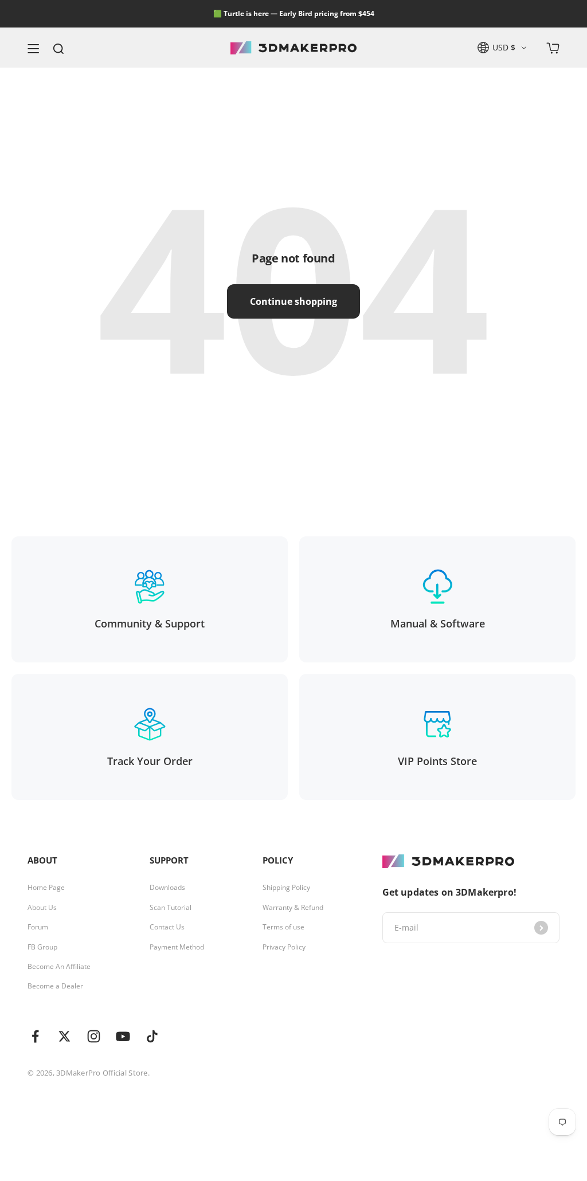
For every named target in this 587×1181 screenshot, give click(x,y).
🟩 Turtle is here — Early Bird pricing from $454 (293, 13)
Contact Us (167, 927)
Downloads (167, 887)
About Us (42, 907)
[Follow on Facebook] (35, 1036)
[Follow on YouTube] (123, 1036)
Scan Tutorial (170, 907)
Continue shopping (293, 301)
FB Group (42, 947)
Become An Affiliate (59, 966)
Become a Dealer (55, 986)
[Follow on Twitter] (64, 1036)
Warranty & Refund (293, 907)
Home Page (46, 887)
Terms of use (283, 927)
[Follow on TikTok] (152, 1036)
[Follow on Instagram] (93, 1036)
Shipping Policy (286, 887)
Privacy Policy (284, 947)
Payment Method (177, 947)
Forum (38, 927)
